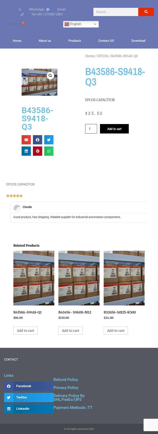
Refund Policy (65, 379)
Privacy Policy (65, 387)
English (75, 24)
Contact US (106, 41)
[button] (50, 75)
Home (17, 41)
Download (138, 41)
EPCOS (103, 56)
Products (75, 41)
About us (45, 41)
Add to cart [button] (25, 330)
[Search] (146, 12)
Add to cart (114, 128)
